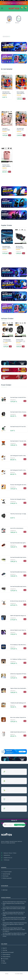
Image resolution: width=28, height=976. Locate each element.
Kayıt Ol (5, 948)
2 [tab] (4, 36)
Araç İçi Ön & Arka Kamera (16, 528)
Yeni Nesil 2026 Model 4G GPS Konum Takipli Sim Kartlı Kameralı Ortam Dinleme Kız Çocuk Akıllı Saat (21, 129)
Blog (4, 961)
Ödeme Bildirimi (6, 954)
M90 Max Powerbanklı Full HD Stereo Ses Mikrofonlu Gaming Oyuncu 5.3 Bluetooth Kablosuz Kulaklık (20, 247)
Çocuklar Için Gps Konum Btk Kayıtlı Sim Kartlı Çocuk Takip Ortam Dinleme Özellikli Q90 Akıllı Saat (20, 340)
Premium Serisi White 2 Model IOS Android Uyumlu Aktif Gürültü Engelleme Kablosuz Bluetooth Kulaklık (6, 165)
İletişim (4, 963)
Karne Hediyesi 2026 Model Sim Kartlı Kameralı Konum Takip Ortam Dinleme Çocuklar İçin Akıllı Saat (21, 92)
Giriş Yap (5, 950)
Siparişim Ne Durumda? (8, 952)
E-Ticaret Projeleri (7, 871)
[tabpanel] (14, 33)
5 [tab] (9, 36)
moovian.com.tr (11, 973)
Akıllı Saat (5, 890)
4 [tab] (7, 36)
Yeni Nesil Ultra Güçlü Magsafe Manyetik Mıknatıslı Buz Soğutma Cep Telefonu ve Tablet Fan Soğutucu (14, 929)
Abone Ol (19, 825)
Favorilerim (5, 958)
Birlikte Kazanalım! (7, 878)
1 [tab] (3, 36)
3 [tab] (6, 36)
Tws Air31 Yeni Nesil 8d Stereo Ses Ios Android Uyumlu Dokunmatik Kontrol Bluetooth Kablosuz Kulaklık (7, 340)
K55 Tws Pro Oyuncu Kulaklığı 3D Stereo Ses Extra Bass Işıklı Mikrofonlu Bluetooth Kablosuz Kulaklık (7, 247)
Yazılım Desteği (6, 873)
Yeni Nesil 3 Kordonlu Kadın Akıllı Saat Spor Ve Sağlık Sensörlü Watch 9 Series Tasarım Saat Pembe (6, 129)
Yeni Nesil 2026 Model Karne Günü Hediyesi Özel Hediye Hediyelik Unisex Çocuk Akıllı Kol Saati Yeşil (6, 92)
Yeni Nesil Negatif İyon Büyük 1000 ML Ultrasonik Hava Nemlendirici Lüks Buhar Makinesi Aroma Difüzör (14, 934)
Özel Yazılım (5, 876)
